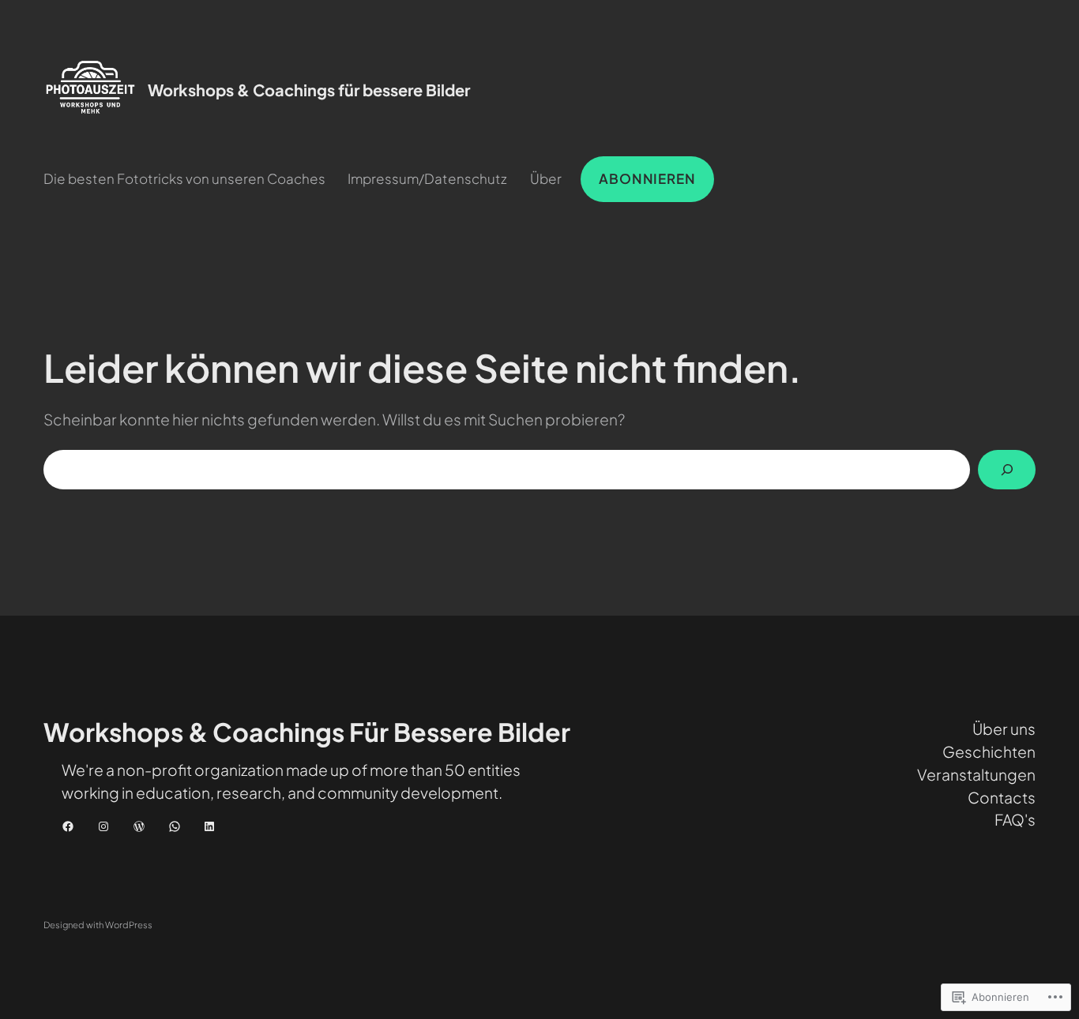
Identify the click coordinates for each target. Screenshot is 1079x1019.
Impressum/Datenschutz (427, 178)
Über (546, 178)
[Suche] (1007, 470)
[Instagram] (103, 826)
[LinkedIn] (209, 826)
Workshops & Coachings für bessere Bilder (309, 89)
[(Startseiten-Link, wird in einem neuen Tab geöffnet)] (90, 90)
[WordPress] (139, 826)
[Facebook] (68, 826)
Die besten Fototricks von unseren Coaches (184, 178)
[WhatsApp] (174, 826)
